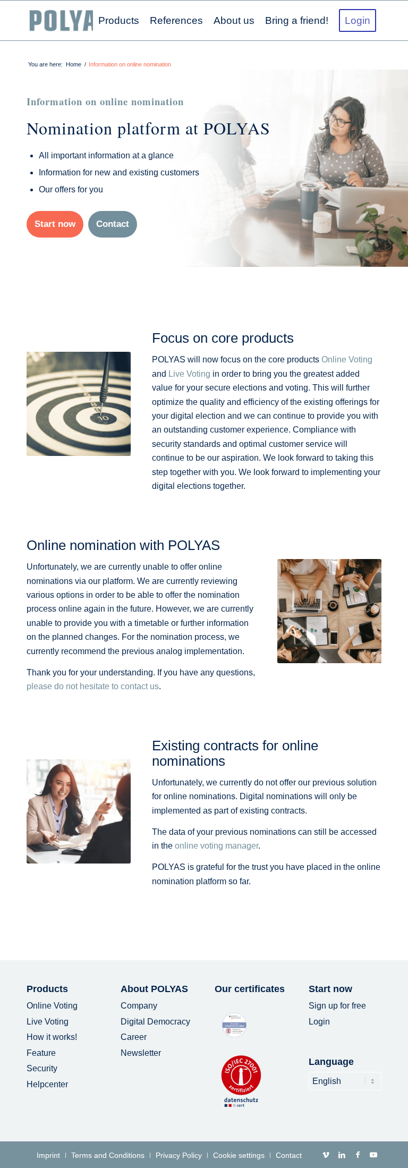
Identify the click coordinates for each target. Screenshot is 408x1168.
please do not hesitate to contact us (93, 686)
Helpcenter (47, 1084)
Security (42, 1068)
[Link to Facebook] (358, 1155)
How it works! (52, 1037)
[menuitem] (118, 20)
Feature (41, 1052)
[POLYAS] (70, 20)
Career (134, 1037)
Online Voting (346, 359)
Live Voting (189, 373)
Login (319, 1021)
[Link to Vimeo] (326, 1155)
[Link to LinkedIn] (342, 1155)
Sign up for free (337, 1005)
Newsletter (141, 1052)
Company (139, 1005)
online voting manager (216, 845)
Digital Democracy (155, 1021)
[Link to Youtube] (373, 1155)
